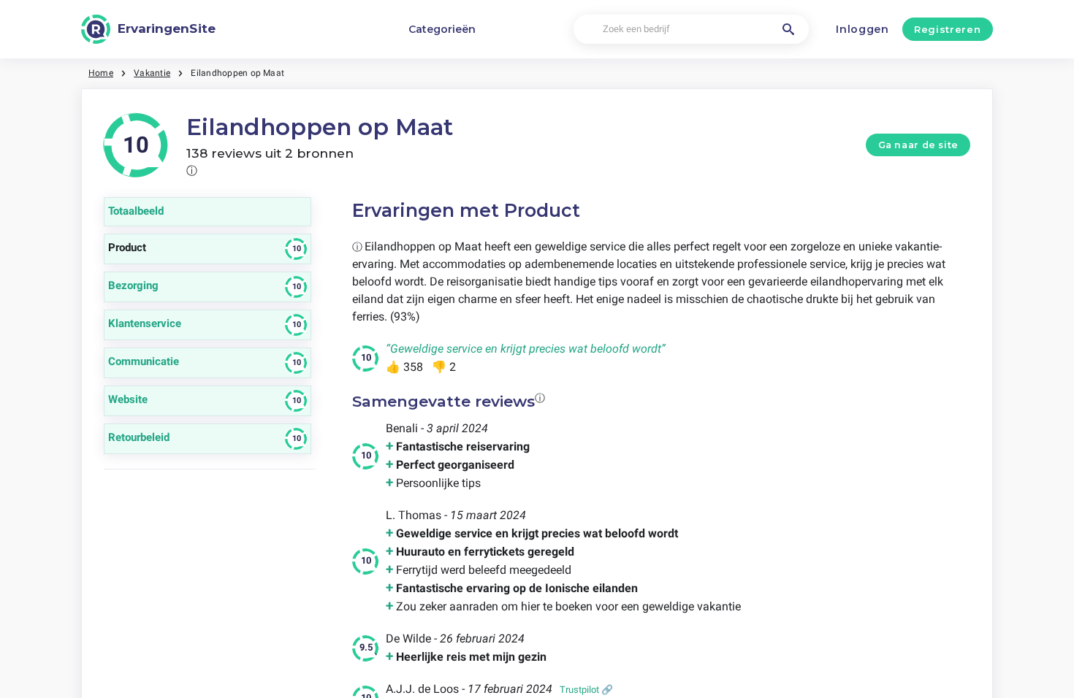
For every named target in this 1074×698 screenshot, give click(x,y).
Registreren (947, 29)
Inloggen (862, 29)
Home (100, 73)
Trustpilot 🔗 (586, 689)
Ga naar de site (918, 144)
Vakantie (152, 73)
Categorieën (442, 29)
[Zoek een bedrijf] (788, 29)
